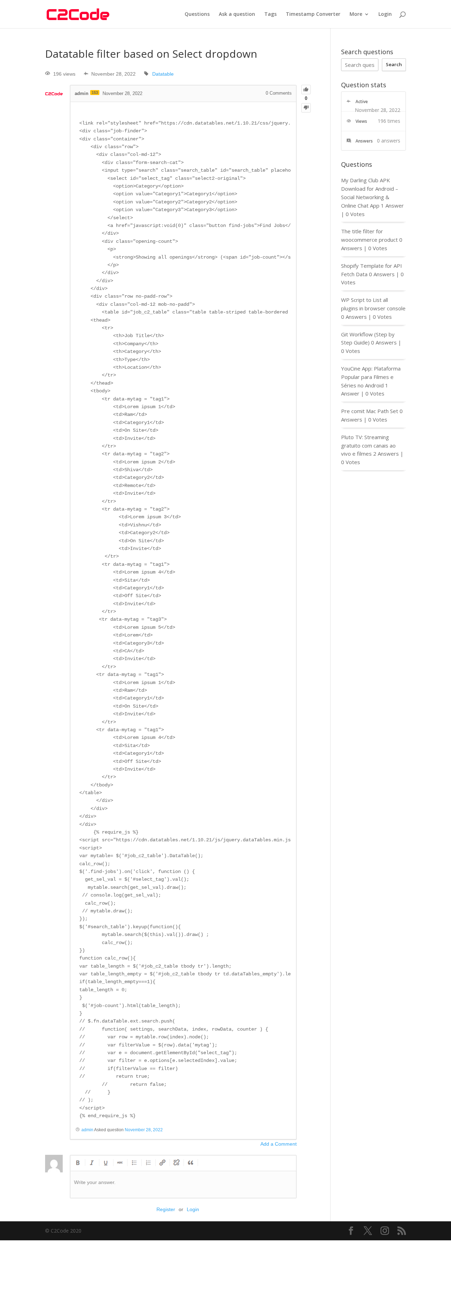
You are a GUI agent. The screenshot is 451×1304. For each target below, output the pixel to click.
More (356, 14)
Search (394, 64)
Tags (270, 14)
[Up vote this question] (306, 89)
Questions (197, 14)
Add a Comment (278, 1144)
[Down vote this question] (306, 108)
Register (165, 1209)
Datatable (163, 74)
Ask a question (237, 14)
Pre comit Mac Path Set (369, 410)
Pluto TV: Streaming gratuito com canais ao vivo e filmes (368, 445)
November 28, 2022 (144, 1129)
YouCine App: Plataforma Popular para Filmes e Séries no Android (371, 377)
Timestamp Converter (313, 14)
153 (95, 92)
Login (385, 14)
